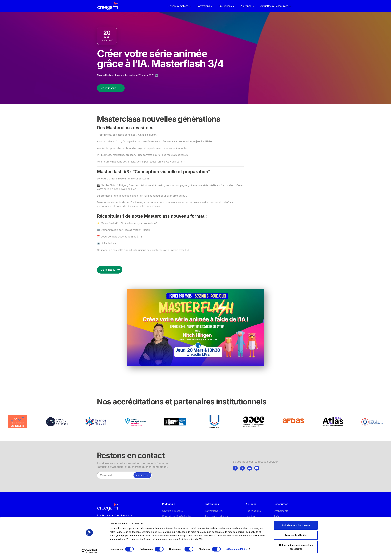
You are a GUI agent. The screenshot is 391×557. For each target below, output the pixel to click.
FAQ (276, 516)
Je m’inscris (109, 88)
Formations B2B (214, 510)
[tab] (235, 468)
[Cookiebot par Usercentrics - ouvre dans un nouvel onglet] (89, 551)
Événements (281, 510)
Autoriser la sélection (296, 535)
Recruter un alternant (217, 516)
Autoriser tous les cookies (296, 525)
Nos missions (253, 510)
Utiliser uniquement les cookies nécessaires (296, 547)
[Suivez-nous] (235, 468)
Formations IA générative (176, 516)
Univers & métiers (172, 510)
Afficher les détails (236, 549)
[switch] (159, 549)
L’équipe (250, 516)
